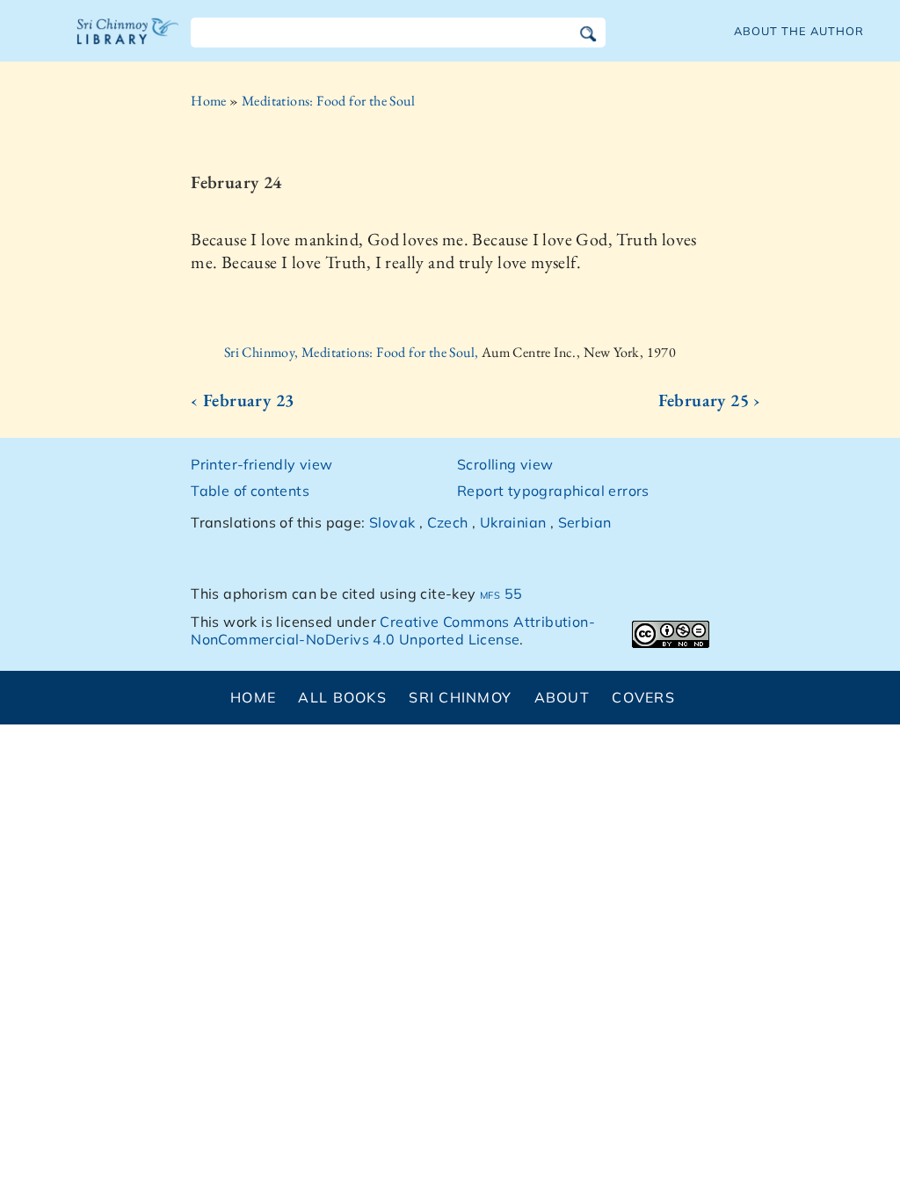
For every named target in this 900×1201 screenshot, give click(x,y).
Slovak (392, 522)
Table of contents (250, 490)
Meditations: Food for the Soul (328, 100)
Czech (447, 522)
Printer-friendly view (261, 464)
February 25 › (709, 400)
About (562, 697)
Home (209, 100)
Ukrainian (513, 522)
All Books (342, 697)
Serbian (585, 522)
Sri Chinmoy (460, 697)
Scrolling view (505, 464)
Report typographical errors (553, 490)
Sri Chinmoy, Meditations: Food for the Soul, (353, 352)
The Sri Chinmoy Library (128, 42)
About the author (799, 31)
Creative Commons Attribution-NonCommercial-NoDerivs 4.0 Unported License (393, 631)
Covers (643, 697)
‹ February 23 (242, 400)
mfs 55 (501, 593)
